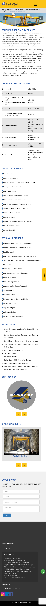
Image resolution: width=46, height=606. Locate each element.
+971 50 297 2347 (27, 571)
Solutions (13, 531)
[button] (3, 20)
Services (29, 531)
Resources (37, 531)
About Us (5, 531)
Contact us (13, 538)
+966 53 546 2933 (13, 571)
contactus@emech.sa (17, 578)
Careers (5, 538)
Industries (21, 531)
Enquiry (44, 275)
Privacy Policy (23, 538)
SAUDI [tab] (7, 549)
